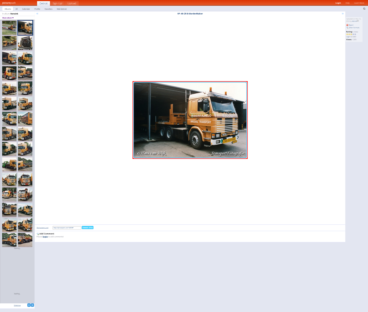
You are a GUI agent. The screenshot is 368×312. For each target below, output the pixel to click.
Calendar (26, 9)
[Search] (364, 8)
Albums (8, 9)
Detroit (44, 3)
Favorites (48, 9)
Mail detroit (62, 9)
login (45, 236)
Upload (71, 3)
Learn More (359, 3)
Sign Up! (57, 3)
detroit (354, 21)
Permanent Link (42, 228)
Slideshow (17, 305)
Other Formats (353, 27)
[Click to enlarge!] (190, 120)
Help (348, 3)
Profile (37, 9)
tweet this (88, 227)
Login (338, 3)
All (17, 9)
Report (350, 25)
